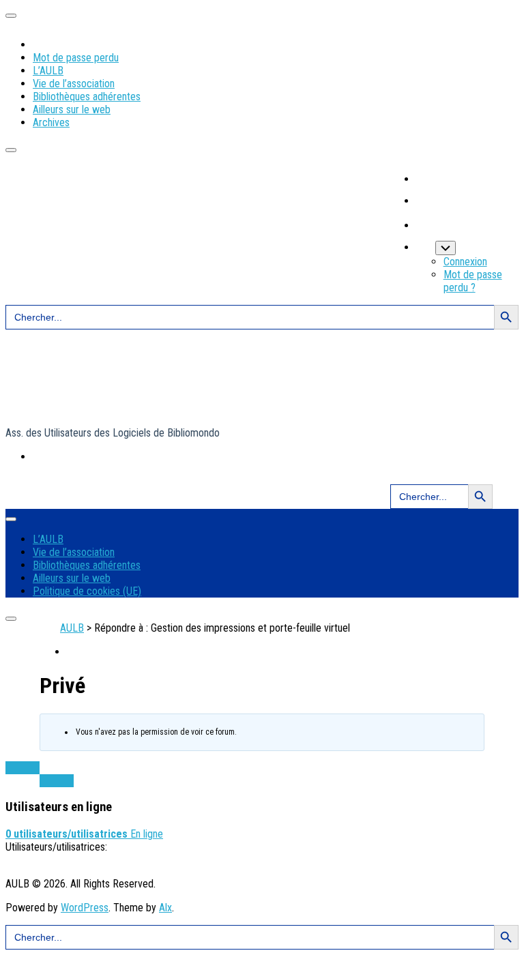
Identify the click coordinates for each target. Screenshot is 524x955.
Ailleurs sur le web (72, 109)
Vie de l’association (74, 83)
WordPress (84, 907)
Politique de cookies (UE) (87, 591)
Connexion (465, 261)
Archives (51, 122)
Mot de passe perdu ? (472, 281)
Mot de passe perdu (76, 57)
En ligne (84, 833)
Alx (165, 907)
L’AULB (48, 70)
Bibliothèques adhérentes (87, 96)
